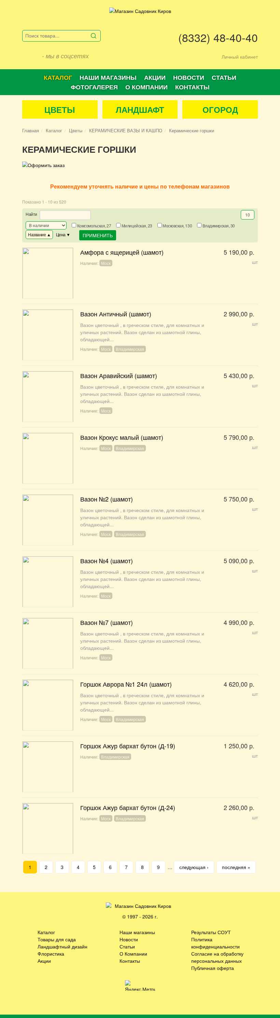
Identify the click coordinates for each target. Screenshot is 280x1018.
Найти (31, 214)
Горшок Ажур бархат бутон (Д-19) (140, 766)
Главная (30, 130)
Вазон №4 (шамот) (140, 581)
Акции (155, 77)
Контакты (192, 87)
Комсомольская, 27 (94, 225)
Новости (188, 77)
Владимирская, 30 (218, 225)
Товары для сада (57, 939)
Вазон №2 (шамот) (140, 520)
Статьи (224, 77)
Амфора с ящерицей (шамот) (140, 273)
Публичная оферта (212, 967)
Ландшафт (140, 109)
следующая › (194, 867)
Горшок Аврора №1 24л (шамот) (140, 705)
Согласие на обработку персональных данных (217, 957)
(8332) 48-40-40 (218, 37)
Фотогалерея (94, 87)
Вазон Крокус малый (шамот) (140, 458)
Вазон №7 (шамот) (140, 643)
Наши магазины (108, 77)
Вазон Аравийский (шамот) (140, 396)
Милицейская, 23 (137, 225)
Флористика (51, 953)
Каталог (58, 77)
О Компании (133, 953)
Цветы (59, 109)
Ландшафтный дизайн (62, 946)
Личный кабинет (240, 56)
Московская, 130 (177, 225)
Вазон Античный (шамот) (140, 334)
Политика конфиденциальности (215, 943)
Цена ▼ (63, 234)
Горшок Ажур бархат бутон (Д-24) (140, 828)
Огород (220, 109)
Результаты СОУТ (211, 932)
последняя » (236, 867)
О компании (146, 87)
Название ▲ (39, 234)
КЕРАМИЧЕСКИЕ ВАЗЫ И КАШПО (125, 130)
